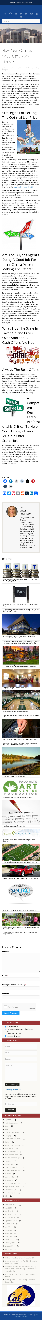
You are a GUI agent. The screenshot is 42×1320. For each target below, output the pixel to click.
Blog (37, 68)
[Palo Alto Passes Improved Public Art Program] (21, 787)
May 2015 (8, 1208)
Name (5, 976)
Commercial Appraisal (12, 1139)
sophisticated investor (12, 1186)
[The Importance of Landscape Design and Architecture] (21, 655)
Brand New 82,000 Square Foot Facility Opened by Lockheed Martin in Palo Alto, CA (19, 637)
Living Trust (9, 1164)
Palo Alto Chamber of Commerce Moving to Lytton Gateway (19, 840)
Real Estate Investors (12, 1170)
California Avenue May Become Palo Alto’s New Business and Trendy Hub (21, 927)
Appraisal (8, 1120)
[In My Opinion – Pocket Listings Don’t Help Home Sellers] (21, 728)
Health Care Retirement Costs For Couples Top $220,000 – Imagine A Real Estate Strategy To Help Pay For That (21, 642)
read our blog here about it (23, 187)
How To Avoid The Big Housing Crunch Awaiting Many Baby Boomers (20, 933)
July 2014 (8, 1227)
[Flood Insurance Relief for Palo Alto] (21, 812)
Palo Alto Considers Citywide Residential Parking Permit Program (20, 605)
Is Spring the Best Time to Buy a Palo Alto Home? (20, 1275)
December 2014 (10, 1214)
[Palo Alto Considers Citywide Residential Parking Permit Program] (21, 593)
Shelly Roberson (13, 68)
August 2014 (9, 1224)
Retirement (9, 1180)
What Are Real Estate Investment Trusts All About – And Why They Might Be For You (20, 580)
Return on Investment (12, 1183)
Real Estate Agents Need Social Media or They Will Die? (20, 910)
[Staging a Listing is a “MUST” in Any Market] (21, 677)
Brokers (7, 1129)
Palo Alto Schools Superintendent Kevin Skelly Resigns (20, 862)
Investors (8, 1161)
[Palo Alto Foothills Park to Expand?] (21, 761)
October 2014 (10, 1217)
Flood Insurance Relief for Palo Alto (14, 826)
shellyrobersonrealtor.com (21, 2)
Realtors (8, 1174)
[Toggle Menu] (3, 2)
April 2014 (8, 1236)
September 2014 (11, 1220)
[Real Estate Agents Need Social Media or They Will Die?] (21, 895)
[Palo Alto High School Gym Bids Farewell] (21, 700)
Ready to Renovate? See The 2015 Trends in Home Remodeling (21, 1262)
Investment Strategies (12, 1158)
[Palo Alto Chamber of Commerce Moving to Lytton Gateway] (21, 833)
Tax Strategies (10, 1193)
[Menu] (5, 9)
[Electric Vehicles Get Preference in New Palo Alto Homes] (21, 871)
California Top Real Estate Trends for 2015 (20, 1258)
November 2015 (10, 1205)
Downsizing (9, 1148)
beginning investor (11, 1123)
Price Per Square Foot (12, 1167)
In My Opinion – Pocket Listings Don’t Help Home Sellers (20, 739)
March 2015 (9, 1211)
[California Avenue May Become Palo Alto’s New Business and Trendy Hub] (21, 919)
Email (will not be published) (14, 985)
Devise (7, 1142)
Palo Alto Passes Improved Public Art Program (17, 797)
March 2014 (9, 1240)
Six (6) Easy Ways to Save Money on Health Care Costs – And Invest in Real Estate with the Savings (20, 743)
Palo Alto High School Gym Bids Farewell (15, 711)
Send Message (12, 1084)
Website (5, 994)
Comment (7, 951)
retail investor (9, 1177)
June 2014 (8, 1230)
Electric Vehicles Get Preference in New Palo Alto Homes (20, 878)
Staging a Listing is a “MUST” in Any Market (16, 688)
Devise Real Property (12, 1145)
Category (5, 70)
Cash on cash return (12, 1132)
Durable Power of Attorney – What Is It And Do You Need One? (21, 716)
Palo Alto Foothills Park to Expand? (14, 776)
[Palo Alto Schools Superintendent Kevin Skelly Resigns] (21, 852)
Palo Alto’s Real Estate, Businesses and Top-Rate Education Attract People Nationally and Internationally (21, 1268)
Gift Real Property (11, 1151)
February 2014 (10, 1243)
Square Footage (10, 1190)
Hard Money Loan (11, 1155)
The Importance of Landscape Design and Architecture (20, 666)
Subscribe (10, 1109)
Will (6, 1196)
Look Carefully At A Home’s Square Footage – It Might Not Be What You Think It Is (21, 610)
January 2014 (9, 1246)
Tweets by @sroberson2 (13, 1089)
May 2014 (8, 1233)
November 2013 (10, 1249)
